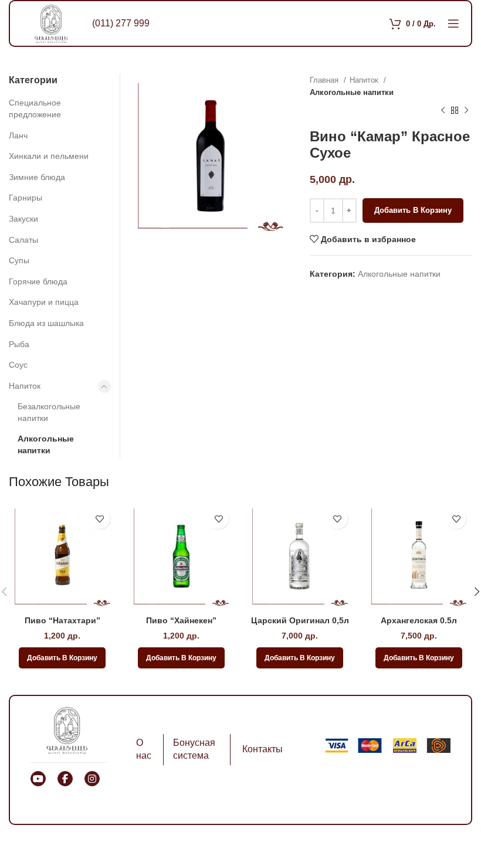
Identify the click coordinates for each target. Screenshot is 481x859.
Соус (18, 364)
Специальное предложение (35, 108)
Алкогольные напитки (352, 92)
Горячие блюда (38, 281)
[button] (62, 657)
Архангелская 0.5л (419, 620)
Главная (325, 80)
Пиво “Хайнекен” (181, 620)
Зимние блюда (37, 177)
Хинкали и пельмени (49, 156)
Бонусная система (194, 749)
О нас (143, 749)
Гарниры (25, 197)
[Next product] (466, 111)
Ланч (18, 135)
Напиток (365, 80)
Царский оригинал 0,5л (300, 620)
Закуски (23, 218)
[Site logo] (51, 23)
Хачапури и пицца (44, 302)
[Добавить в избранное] (100, 518)
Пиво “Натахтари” (62, 620)
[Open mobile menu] (453, 23)
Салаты (23, 240)
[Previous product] (443, 111)
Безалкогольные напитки (49, 412)
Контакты (262, 749)
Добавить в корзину (413, 210)
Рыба (19, 344)
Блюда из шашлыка (46, 323)
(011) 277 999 (121, 23)
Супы (19, 260)
